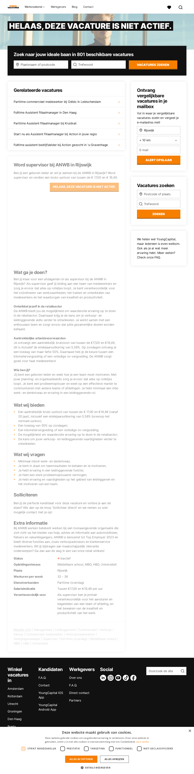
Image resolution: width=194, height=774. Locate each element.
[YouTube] (119, 678)
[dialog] (97, 750)
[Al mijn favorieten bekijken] (169, 7)
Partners (75, 700)
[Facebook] (134, 678)
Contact (88, 6)
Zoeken (158, 214)
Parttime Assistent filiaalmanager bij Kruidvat (45, 123)
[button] (97, 767)
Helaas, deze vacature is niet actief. (84, 187)
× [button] (189, 731)
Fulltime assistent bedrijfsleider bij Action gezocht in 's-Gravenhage (61, 145)
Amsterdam (16, 689)
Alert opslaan (159, 160)
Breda (12, 726)
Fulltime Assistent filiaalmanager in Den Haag (45, 112)
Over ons (75, 678)
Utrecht (13, 704)
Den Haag (14, 719)
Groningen (15, 711)
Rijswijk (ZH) (22, 630)
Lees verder (142, 741)
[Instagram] (111, 678)
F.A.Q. (42, 678)
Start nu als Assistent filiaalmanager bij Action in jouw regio (55, 134)
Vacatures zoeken (153, 65)
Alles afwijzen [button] (114, 759)
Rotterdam (15, 696)
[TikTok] (126, 678)
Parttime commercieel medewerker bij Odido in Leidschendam (57, 102)
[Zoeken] (180, 7)
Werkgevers (58, 6)
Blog (74, 6)
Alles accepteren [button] (81, 759)
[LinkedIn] (104, 678)
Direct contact (79, 693)
